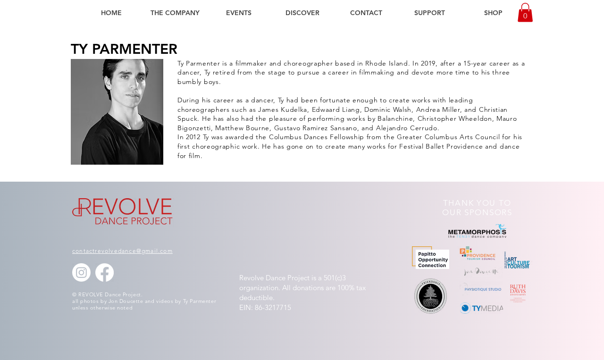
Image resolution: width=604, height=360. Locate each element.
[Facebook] (104, 272)
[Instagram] (81, 272)
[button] (175, 12)
